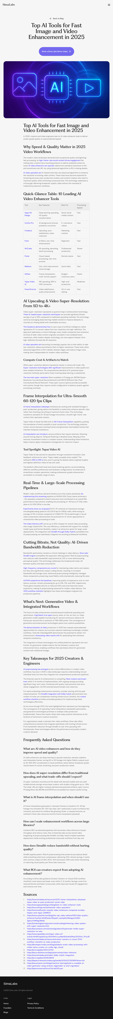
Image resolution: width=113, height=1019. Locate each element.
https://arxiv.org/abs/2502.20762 (40, 950)
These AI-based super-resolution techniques (41, 314)
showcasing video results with (47, 635)
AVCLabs (28, 248)
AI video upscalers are (32, 173)
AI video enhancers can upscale (41, 165)
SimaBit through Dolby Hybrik (63, 532)
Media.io (28, 266)
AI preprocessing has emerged (35, 669)
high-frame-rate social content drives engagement (60, 160)
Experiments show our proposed (36, 509)
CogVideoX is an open (43, 615)
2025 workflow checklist (33, 591)
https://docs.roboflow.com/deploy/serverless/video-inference (51, 952)
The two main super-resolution (35, 377)
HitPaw (27, 274)
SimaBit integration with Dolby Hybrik (56, 694)
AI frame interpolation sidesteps (36, 407)
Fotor (27, 241)
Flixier (27, 256)
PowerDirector (30, 289)
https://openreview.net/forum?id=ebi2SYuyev (45, 968)
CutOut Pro (29, 223)
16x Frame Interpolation (63, 422)
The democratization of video (35, 627)
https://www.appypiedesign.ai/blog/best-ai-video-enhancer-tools (54, 905)
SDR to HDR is (37, 460)
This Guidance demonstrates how (37, 327)
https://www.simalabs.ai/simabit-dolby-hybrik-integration (50, 955)
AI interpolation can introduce (35, 434)
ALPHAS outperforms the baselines (37, 580)
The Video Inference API (33, 524)
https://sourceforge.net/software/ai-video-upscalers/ (48, 907)
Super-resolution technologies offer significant (42, 368)
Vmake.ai (28, 230)
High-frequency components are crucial (39, 568)
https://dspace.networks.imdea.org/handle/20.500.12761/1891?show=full (56, 960)
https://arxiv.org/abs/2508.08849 (40, 958)
